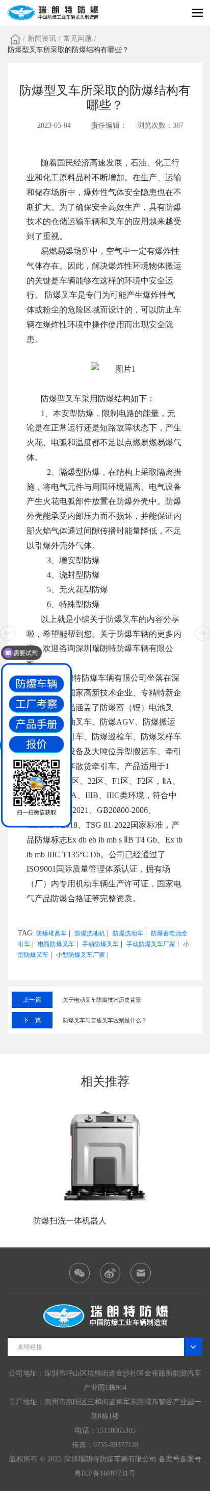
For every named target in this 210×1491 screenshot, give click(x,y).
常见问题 (77, 38)
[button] (202, 633)
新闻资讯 (42, 38)
